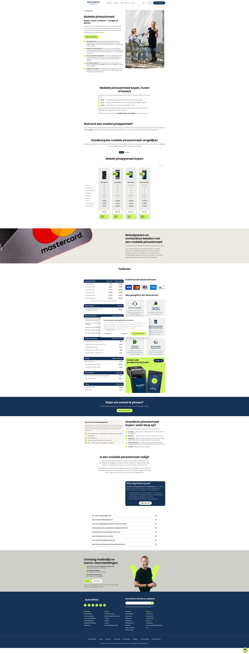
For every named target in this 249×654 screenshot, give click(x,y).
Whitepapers (128, 618)
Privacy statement (156, 639)
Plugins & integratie (130, 627)
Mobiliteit (107, 620)
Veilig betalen (149, 623)
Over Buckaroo (149, 613)
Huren (90, 130)
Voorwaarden (117, 639)
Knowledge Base (129, 613)
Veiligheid (135, 639)
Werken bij (148, 620)
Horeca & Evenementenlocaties (112, 616)
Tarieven (122, 3)
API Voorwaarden (145, 639)
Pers (147, 627)
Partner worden (150, 618)
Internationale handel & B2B (111, 625)
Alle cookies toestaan (138, 333)
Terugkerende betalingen (90, 623)
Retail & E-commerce (110, 613)
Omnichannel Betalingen (90, 618)
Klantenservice (149, 616)
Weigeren (125, 333)
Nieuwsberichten (129, 623)
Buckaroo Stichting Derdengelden (154, 625)
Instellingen (107, 333)
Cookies (101, 639)
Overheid (107, 623)
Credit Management (89, 620)
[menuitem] (110, 3)
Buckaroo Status (129, 630)
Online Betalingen (88, 613)
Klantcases (128, 625)
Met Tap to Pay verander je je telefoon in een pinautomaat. (141, 486)
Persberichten (128, 616)
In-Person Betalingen (89, 616)
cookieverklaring (110, 329)
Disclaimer (108, 639)
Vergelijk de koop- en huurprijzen (126, 113)
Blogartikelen (128, 620)
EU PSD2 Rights (126, 639)
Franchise (107, 618)
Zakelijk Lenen (87, 625)
